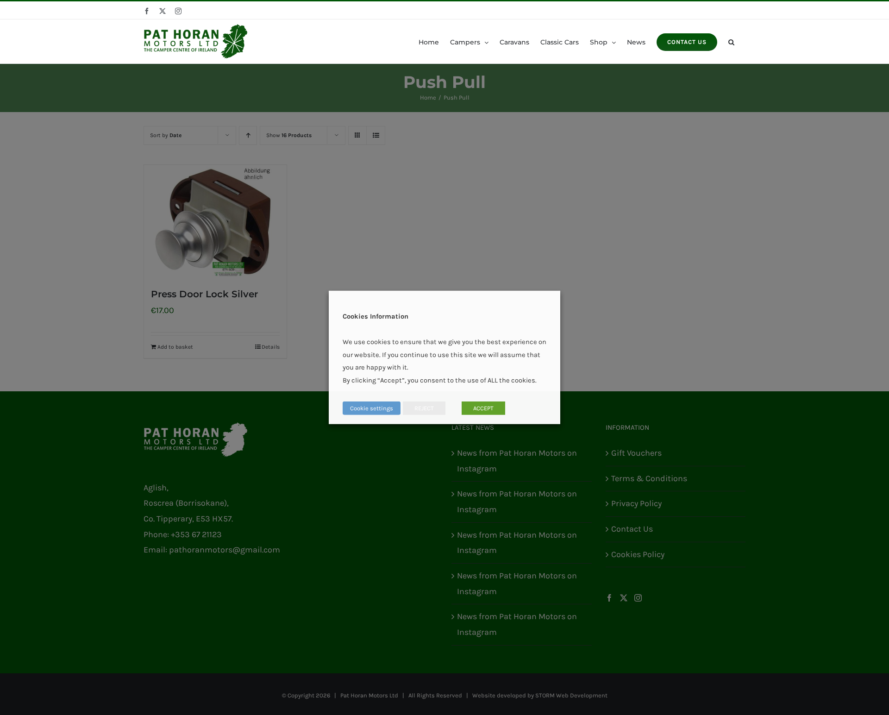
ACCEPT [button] (483, 408)
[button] (731, 41)
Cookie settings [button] (371, 408)
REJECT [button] (424, 408)
